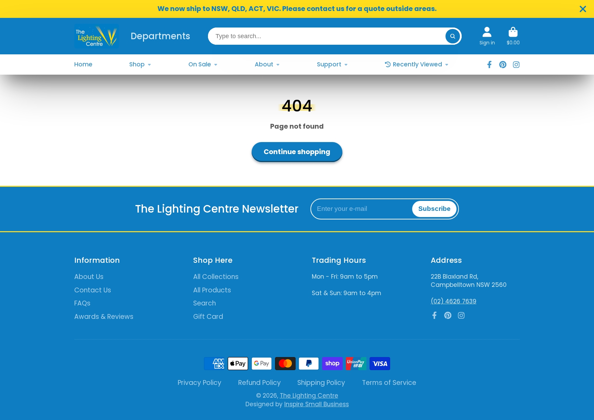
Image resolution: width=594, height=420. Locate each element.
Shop (137, 64)
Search (204, 303)
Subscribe (434, 208)
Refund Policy (259, 382)
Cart (513, 36)
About (264, 64)
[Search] (453, 36)
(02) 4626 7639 (453, 301)
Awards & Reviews (103, 316)
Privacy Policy (199, 382)
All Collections (216, 276)
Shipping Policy (321, 382)
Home (83, 64)
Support (329, 64)
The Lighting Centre (309, 395)
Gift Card (208, 316)
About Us (88, 276)
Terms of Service (389, 382)
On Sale (199, 64)
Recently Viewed (417, 64)
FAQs (82, 303)
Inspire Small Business (316, 404)
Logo (96, 36)
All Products (212, 290)
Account (487, 36)
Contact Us (92, 290)
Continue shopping (297, 152)
